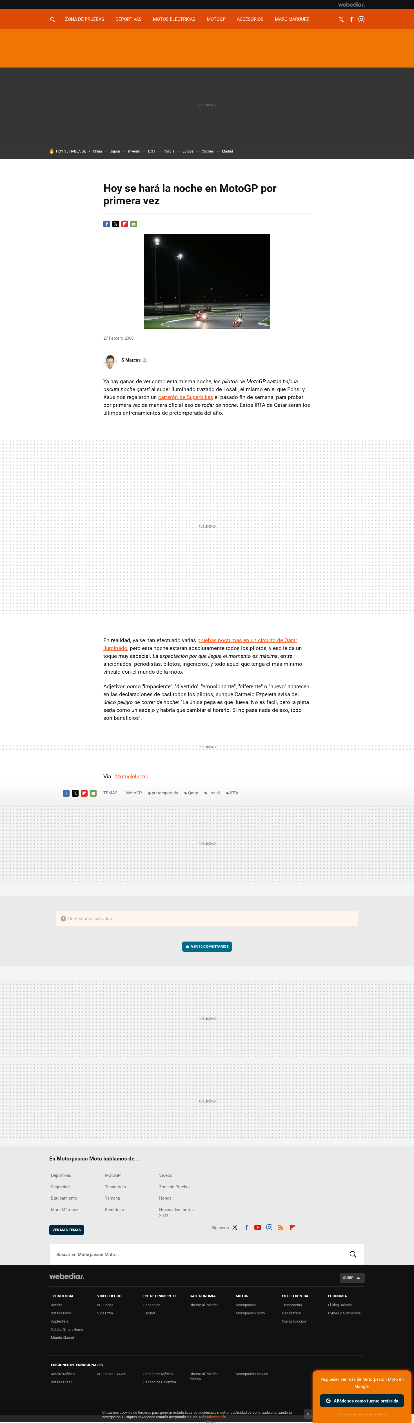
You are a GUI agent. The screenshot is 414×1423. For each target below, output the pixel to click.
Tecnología (115, 1186)
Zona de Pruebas (84, 19)
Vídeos (165, 1175)
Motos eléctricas (174, 19)
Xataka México (63, 1374)
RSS (280, 1226)
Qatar (193, 792)
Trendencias (292, 1305)
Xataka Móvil (61, 1313)
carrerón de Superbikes (185, 397)
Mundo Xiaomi (62, 1337)
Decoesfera (291, 1313)
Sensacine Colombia (159, 1382)
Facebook (351, 19)
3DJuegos (105, 1305)
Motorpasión (246, 1305)
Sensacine (151, 1305)
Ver (210, 946)
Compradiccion (294, 1321)
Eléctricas (114, 1209)
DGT (151, 151)
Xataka (56, 1305)
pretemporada (165, 792)
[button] (134, 360)
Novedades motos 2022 (176, 1212)
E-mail (133, 224)
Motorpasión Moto (250, 1313)
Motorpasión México (252, 1374)
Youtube (257, 1226)
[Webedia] (351, 4)
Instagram (361, 19)
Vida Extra (105, 1313)
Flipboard (124, 224)
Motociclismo (131, 776)
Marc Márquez (292, 19)
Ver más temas (66, 1230)
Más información (212, 1417)
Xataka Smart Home (67, 1329)
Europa (187, 151)
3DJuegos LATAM (111, 1374)
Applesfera (59, 1321)
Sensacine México (158, 1374)
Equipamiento (64, 1198)
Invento (134, 151)
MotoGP (216, 19)
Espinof (149, 1313)
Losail (214, 792)
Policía (169, 151)
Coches (208, 151)
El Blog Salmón (340, 1305)
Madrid (227, 151)
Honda (165, 1198)
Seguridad (60, 1186)
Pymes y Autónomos (344, 1313)
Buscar (353, 1254)
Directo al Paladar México (204, 1376)
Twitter (341, 19)
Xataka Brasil (61, 1382)
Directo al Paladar (204, 1305)
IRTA (234, 792)
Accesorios (250, 19)
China (97, 151)
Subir (348, 1278)
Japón (115, 151)
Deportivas (128, 19)
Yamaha (112, 1198)
